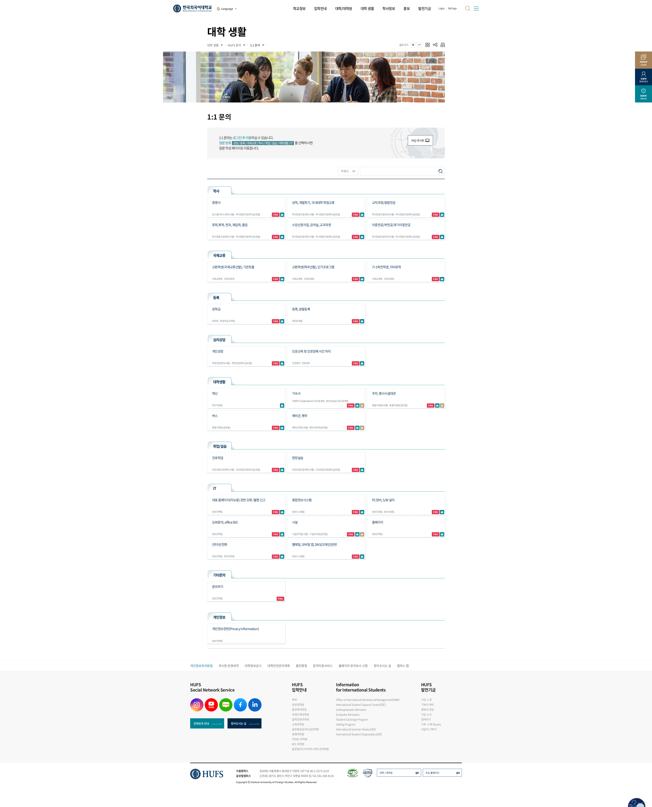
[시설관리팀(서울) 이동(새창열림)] (357, 534)
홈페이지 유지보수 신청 (353, 665)
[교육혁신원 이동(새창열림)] (282, 405)
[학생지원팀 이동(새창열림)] (282, 321)
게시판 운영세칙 (229, 665)
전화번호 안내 (201, 723)
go (417, 772)
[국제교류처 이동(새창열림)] (362, 279)
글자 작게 (419, 44)
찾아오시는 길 (382, 665)
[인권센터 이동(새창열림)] (362, 363)
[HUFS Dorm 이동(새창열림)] (362, 405)
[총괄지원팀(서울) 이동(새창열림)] (437, 405)
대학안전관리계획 (278, 665)
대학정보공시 (253, 665)
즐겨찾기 (427, 45)
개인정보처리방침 (201, 665)
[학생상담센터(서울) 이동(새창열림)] (282, 363)
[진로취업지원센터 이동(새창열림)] (282, 470)
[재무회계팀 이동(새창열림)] (362, 321)
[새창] (196, 700)
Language (227, 9)
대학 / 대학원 (386, 772)
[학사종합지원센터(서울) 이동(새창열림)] (362, 215)
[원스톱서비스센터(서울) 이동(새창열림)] (282, 215)
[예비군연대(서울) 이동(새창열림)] (357, 428)
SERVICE (643, 80)
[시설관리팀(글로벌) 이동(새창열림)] (362, 534)
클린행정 (301, 665)
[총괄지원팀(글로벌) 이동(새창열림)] (442, 405)
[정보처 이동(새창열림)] (282, 512)
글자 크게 (413, 44)
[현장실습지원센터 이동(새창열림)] (362, 470)
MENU (643, 97)
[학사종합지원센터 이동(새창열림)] (442, 215)
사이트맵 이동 (476, 8)
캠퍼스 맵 (403, 665)
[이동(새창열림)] (282, 428)
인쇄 (442, 45)
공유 (435, 45)
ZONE (643, 63)
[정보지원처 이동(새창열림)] (282, 534)
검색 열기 (467, 8)
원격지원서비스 (323, 665)
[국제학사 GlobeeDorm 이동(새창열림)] (357, 405)
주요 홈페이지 (432, 772)
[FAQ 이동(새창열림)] (275, 215)
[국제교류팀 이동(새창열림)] (282, 279)
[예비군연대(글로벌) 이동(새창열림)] (362, 428)
